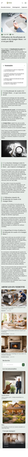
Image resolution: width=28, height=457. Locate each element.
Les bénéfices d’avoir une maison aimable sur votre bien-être (13, 427)
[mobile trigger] (2, 3)
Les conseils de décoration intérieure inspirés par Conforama (13, 331)
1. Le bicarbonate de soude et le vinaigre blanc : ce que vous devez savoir (14, 70)
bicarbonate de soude (16, 49)
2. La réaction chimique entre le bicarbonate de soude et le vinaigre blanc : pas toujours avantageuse (14, 75)
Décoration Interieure (5, 333)
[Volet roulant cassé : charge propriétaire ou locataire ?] (14, 382)
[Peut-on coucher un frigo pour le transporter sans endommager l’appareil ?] (14, 298)
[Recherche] (22, 3)
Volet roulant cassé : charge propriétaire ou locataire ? (13, 398)
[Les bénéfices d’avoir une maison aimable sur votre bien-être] (14, 412)
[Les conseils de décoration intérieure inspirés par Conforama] (14, 321)
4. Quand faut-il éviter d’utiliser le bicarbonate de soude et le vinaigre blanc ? (13, 83)
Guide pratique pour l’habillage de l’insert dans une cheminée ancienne (13, 354)
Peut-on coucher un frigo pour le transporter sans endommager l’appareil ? (13, 308)
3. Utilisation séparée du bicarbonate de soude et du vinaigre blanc (14, 79)
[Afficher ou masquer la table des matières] (19, 65)
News (12, 34)
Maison (3, 425)
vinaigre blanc (5, 50)
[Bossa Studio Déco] (9, 3)
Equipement (3, 310)
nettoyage (4, 52)
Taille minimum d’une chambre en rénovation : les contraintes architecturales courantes (13, 443)
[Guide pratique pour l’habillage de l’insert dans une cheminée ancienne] (14, 344)
